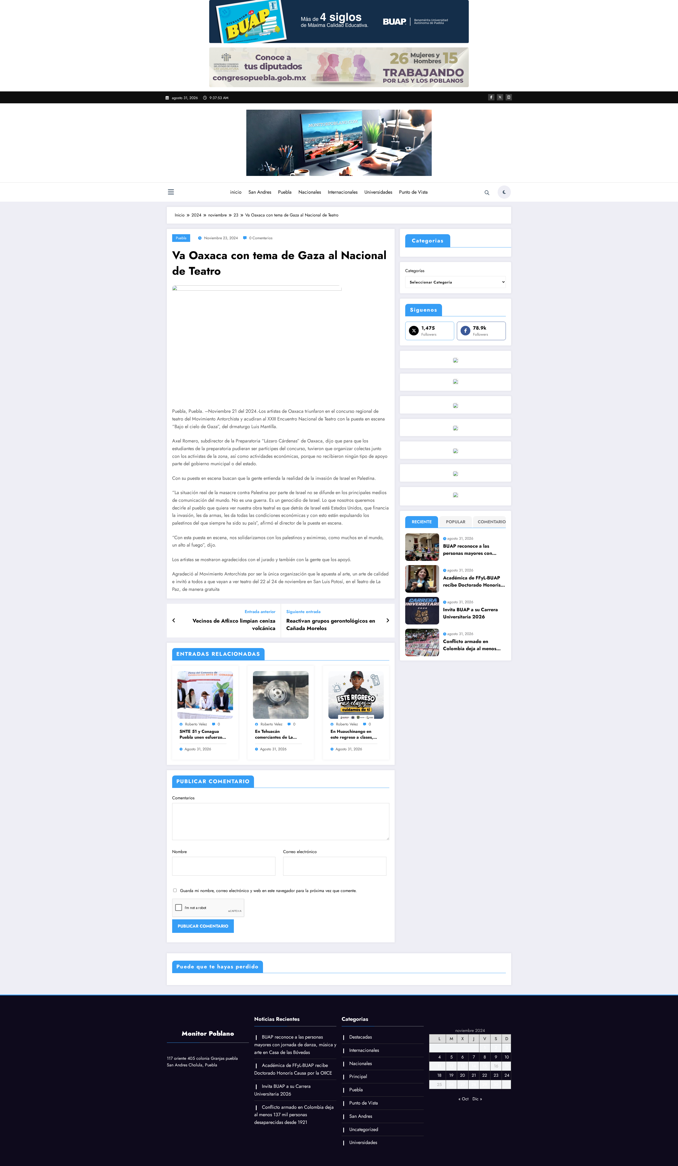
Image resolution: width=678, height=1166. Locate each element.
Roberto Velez (196, 724)
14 (474, 1066)
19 (451, 1075)
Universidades (378, 192)
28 (473, 1084)
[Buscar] (487, 192)
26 (451, 1084)
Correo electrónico (300, 852)
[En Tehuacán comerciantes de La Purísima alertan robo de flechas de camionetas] (281, 694)
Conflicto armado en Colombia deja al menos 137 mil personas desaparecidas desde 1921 (472, 645)
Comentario (490, 522)
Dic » (477, 1099)
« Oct (463, 1099)
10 (507, 1057)
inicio (236, 192)
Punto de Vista (413, 192)
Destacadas (360, 1037)
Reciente (422, 522)
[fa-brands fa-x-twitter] (500, 97)
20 (462, 1075)
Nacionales (309, 192)
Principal (358, 1076)
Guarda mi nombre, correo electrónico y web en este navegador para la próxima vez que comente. (268, 891)
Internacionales (343, 192)
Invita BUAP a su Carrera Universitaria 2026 (470, 613)
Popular (455, 522)
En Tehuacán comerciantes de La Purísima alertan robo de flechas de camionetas (276, 735)
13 (463, 1066)
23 (496, 1075)
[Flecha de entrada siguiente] (387, 621)
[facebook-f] (491, 97)
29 (484, 1084)
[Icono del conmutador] (171, 193)
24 (507, 1075)
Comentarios (183, 798)
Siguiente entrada (303, 611)
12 (451, 1066)
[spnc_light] (504, 192)
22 (484, 1075)
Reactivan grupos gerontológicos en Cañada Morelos (330, 624)
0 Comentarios (261, 238)
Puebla (285, 192)
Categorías (414, 271)
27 (462, 1084)
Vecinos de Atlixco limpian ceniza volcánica (234, 624)
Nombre (179, 852)
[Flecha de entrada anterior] (174, 621)
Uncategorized (363, 1129)
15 (485, 1066)
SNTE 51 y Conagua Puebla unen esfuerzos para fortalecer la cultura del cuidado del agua (202, 735)
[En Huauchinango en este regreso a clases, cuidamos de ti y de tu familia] (356, 694)
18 (439, 1075)
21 (474, 1075)
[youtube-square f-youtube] (509, 97)
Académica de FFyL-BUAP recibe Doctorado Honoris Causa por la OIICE (472, 581)
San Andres (259, 192)
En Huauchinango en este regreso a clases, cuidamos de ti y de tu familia (352, 735)
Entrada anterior (260, 611)
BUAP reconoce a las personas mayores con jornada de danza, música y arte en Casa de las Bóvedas (474, 550)
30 (495, 1084)
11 (439, 1066)
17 (507, 1066)
